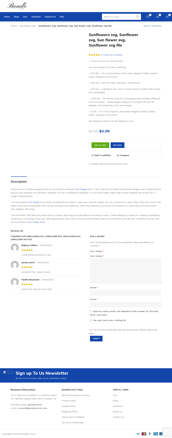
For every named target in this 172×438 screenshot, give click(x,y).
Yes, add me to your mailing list (109, 320)
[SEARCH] (138, 17)
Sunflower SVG (28, 26)
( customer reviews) (112, 55)
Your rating (96, 251)
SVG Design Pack (36, 222)
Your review (97, 256)
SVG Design (81, 189)
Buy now (117, 145)
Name (94, 287)
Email (94, 299)
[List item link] (86, 395)
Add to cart (100, 145)
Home (14, 26)
